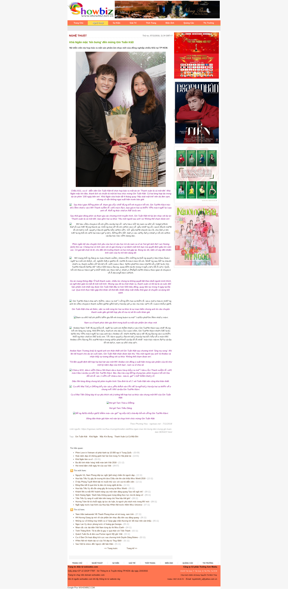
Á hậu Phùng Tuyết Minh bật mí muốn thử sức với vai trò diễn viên (104, 482)
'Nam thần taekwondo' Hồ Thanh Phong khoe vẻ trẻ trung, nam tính (104, 514)
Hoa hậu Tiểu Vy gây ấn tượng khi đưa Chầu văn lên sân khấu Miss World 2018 (110, 478)
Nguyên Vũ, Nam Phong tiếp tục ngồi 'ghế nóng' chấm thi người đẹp (105, 475)
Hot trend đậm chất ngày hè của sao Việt (93, 466)
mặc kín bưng (106, 436)
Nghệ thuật (78, 35)
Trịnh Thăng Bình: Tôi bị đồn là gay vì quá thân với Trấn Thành (102, 531)
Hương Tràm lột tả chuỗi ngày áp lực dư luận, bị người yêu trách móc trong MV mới (112, 501)
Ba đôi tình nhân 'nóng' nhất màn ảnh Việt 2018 (95, 462)
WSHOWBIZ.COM (87, 587)
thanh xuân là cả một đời (126, 436)
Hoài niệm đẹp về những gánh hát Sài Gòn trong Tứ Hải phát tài (103, 456)
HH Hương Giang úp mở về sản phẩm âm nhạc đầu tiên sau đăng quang (107, 517)
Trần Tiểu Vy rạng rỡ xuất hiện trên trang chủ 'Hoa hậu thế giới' (102, 498)
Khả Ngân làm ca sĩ (84, 459)
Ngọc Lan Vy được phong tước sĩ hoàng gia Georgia (98, 524)
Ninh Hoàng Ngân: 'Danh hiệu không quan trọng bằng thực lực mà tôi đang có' (109, 495)
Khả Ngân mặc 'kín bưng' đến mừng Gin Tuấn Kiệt (101, 42)
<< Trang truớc (111, 548)
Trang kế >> (132, 548)
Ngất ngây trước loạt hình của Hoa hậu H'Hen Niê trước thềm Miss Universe (108, 505)
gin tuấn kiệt (81, 436)
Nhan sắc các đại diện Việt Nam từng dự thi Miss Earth (99, 527)
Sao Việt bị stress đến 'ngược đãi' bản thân (94, 544)
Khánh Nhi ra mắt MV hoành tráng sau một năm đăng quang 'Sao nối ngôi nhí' (109, 492)
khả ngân (93, 436)
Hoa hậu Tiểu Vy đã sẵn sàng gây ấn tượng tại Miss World (101, 488)
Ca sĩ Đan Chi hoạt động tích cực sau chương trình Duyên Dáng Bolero (106, 537)
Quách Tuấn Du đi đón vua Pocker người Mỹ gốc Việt (98, 534)
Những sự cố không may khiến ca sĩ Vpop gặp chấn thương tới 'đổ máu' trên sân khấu (113, 521)
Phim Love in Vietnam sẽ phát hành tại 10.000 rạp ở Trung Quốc (103, 453)
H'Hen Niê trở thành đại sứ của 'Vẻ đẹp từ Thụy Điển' (98, 541)
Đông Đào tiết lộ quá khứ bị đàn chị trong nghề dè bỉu (98, 485)
